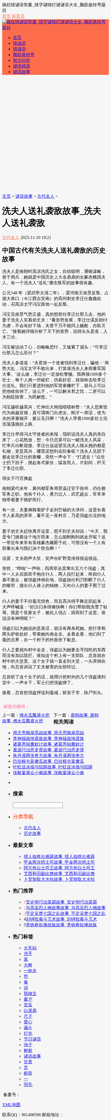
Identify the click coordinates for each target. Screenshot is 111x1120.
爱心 (28, 1022)
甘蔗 (28, 1062)
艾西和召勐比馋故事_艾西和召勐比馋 (59, 873)
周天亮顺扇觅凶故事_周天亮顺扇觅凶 (48, 732)
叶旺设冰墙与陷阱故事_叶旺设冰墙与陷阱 (53, 767)
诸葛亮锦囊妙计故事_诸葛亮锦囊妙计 (48, 744)
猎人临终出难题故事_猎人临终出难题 (59, 856)
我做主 (30, 993)
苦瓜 (28, 1005)
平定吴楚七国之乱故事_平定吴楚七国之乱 (66, 913)
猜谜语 (19, 49)
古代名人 (45, 196)
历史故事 (32, 833)
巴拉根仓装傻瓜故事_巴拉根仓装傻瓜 (48, 761)
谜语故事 (21, 71)
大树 (28, 965)
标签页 (18, 16)
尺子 (28, 1016)
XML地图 (11, 1104)
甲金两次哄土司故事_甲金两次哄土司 (59, 862)
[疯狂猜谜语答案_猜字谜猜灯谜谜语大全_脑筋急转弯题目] (55, 27)
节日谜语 (32, 1039)
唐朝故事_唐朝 (85, 715)
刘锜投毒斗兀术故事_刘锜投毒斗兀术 (61, 919)
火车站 (30, 948)
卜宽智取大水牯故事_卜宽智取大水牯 (59, 879)
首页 (6, 16)
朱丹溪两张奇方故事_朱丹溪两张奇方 (48, 755)
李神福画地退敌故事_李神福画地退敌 (48, 738)
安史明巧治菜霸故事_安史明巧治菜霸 (61, 902)
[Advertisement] (55, 135)
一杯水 (30, 970)
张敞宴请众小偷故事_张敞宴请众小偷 (48, 772)
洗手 (28, 953)
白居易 (30, 1010)
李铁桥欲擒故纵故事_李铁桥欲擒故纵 (61, 925)
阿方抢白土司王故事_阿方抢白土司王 (59, 868)
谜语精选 (21, 66)
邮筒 (28, 1073)
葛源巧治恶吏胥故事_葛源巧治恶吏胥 (48, 750)
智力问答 (21, 60)
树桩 (28, 1050)
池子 (28, 1044)
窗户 (28, 999)
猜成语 (19, 43)
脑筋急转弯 (23, 54)
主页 (6, 196)
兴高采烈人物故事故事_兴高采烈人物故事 (66, 907)
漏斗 (28, 1027)
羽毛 (28, 1084)
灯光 (28, 1033)
